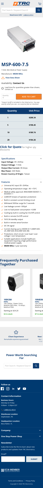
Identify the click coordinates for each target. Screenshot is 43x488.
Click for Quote (11, 147)
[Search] (39, 10)
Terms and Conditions (15, 481)
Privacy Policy (30, 481)
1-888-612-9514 (28, 15)
